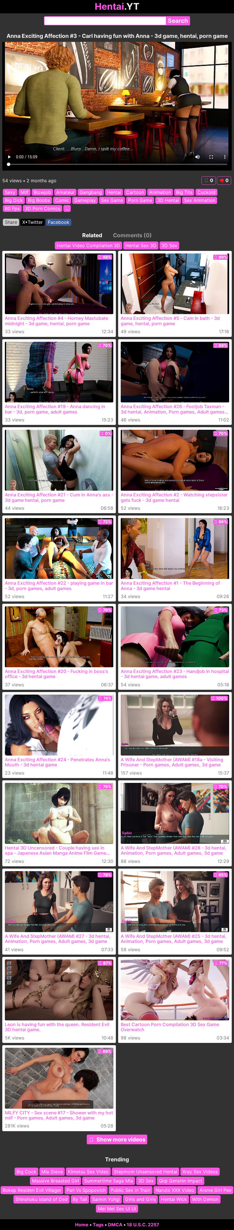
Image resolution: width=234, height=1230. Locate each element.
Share (11, 222)
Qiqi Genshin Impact (180, 1181)
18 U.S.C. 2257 (143, 1224)
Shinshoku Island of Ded (41, 1199)
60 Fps (12, 208)
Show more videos (121, 1139)
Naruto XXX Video (175, 1190)
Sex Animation (199, 200)
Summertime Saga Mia (108, 1181)
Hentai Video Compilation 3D (88, 245)
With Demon (205, 1199)
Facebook (58, 222)
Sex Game (112, 200)
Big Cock (26, 1171)
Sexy (10, 192)
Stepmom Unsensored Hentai (145, 1171)
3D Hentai (168, 200)
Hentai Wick (174, 1199)
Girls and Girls (140, 1199)
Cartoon (135, 192)
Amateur (65, 192)
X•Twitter (32, 222)
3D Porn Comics (42, 208)
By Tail (80, 1199)
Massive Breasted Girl (55, 1181)
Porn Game (140, 200)
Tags (98, 1224)
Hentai (114, 192)
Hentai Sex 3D (140, 245)
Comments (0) (132, 235)
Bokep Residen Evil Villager (32, 1190)
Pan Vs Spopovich (86, 1190)
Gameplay (85, 200)
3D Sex (169, 245)
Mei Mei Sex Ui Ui (117, 1208)
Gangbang (91, 192)
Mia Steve (52, 1171)
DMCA (115, 1224)
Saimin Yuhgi (106, 1199)
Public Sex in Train (130, 1190)
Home (81, 1224)
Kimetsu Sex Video (88, 1171)
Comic (62, 200)
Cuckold (206, 192)
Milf (25, 192)
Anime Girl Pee (215, 1190)
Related (92, 235)
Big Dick (14, 200)
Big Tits (184, 192)
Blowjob (42, 192)
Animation (160, 192)
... (67, 208)
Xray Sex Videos (200, 1171)
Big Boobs (39, 200)
